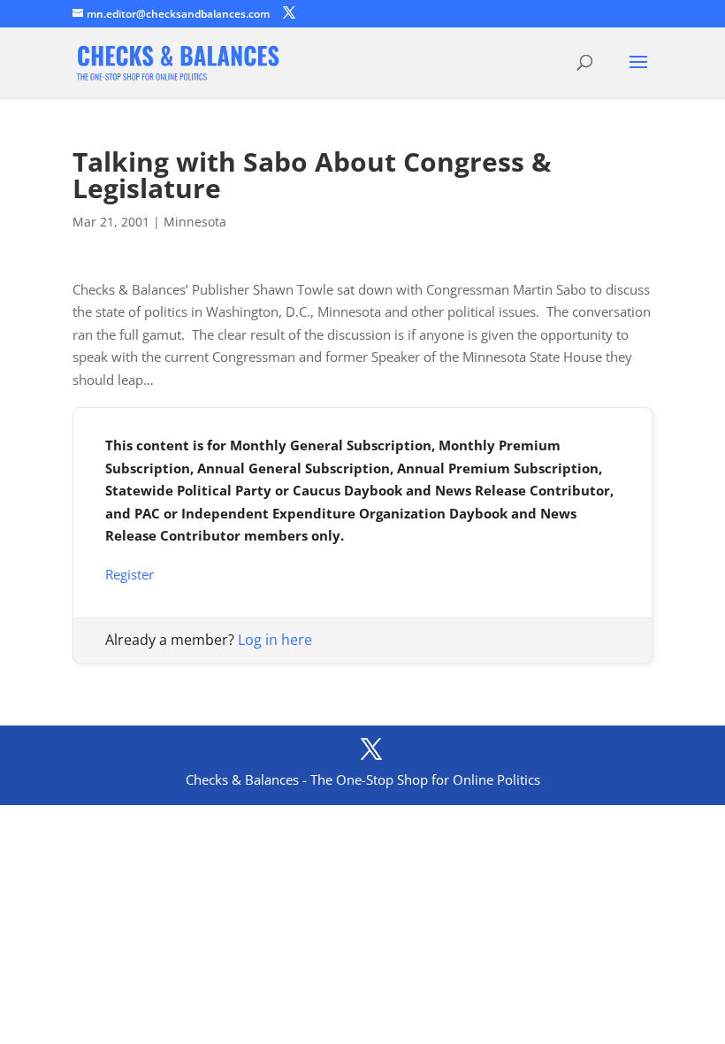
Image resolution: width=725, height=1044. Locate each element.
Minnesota (195, 221)
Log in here (275, 639)
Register (129, 574)
